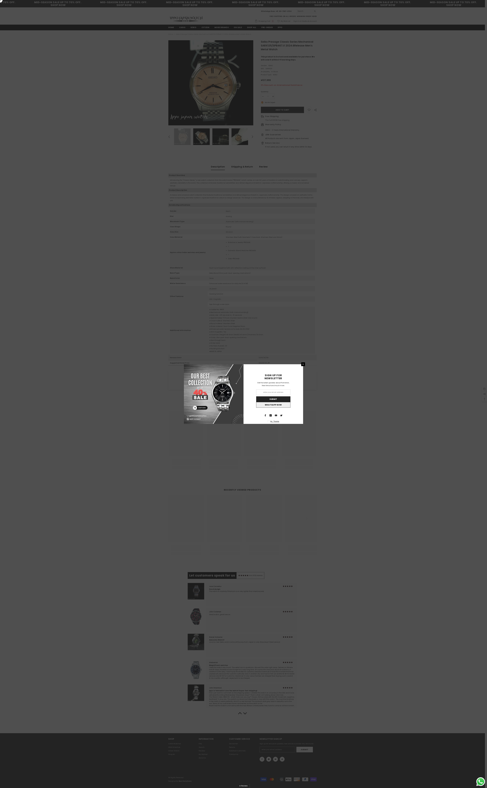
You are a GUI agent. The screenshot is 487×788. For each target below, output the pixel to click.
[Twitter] (281, 415)
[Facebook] (265, 415)
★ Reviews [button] (243, 786)
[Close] (303, 364)
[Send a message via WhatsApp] (481, 782)
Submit (273, 399)
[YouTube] (276, 415)
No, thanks (274, 421)
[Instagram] (270, 415)
